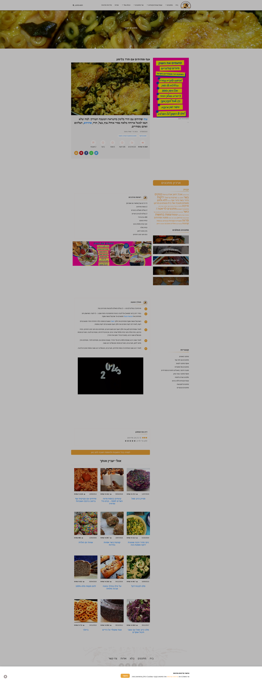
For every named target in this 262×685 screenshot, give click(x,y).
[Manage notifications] (5, 676)
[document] (131, 342)
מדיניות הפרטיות (172, 676)
